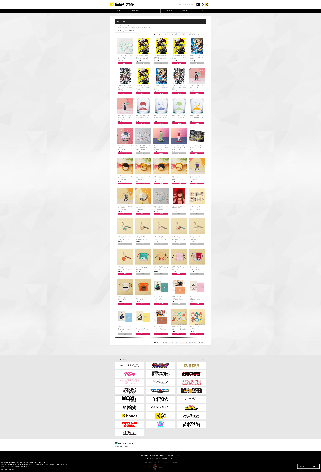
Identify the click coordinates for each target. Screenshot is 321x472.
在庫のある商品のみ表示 (129, 30)
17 (194, 34)
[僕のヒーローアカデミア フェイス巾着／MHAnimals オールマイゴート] (125, 287)
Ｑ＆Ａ (152, 10)
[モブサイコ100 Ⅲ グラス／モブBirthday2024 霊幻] (161, 106)
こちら (14, 469)
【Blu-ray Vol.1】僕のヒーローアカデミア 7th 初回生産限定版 (179, 57)
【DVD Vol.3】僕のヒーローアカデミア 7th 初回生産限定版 (179, 87)
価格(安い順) (135, 27)
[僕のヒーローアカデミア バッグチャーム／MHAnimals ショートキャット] (179, 226)
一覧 (128, 25)
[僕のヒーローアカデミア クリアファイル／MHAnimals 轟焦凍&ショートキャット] (125, 317)
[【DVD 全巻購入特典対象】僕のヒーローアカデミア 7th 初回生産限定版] (143, 46)
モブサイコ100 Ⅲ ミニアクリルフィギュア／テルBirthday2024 (125, 207)
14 (186, 34)
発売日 (130, 27)
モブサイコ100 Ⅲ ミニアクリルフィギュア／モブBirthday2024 (125, 117)
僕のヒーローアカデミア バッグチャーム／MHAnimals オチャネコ (160, 237)
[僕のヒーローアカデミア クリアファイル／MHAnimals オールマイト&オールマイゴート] (143, 317)
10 (175, 34)
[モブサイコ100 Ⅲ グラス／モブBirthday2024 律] (179, 106)
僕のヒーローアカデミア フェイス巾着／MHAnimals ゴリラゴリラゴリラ (143, 298)
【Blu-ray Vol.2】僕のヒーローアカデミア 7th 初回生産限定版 (197, 57)
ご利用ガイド (135, 10)
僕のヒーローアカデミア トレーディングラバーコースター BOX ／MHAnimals (179, 328)
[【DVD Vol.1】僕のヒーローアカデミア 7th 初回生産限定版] (143, 76)
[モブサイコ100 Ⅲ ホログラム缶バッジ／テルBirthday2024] (143, 196)
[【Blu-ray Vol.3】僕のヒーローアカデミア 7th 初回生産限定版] (125, 76)
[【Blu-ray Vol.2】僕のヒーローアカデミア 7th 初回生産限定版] (197, 46)
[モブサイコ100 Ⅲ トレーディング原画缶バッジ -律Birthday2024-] (125, 46)
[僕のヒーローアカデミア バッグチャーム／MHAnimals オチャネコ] (161, 226)
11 (178, 34)
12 (180, 34)
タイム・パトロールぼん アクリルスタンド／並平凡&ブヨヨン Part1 (161, 147)
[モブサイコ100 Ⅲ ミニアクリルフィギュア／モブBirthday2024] (125, 106)
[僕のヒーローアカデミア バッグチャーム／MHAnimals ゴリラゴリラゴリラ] (125, 257)
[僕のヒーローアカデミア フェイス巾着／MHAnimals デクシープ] (143, 257)
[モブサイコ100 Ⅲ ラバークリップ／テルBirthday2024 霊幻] (143, 166)
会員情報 (158, 458)
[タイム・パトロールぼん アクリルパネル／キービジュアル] (197, 136)
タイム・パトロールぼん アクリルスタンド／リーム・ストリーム (178, 147)
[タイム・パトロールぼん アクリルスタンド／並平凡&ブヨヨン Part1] (161, 136)
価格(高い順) (140, 27)
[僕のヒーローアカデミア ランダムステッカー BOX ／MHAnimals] (197, 317)
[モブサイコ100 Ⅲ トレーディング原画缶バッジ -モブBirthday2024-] (143, 136)
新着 (123, 27)
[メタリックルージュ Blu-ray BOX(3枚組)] (179, 196)
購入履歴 (165, 458)
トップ (118, 10)
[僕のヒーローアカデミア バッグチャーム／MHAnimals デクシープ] (125, 226)
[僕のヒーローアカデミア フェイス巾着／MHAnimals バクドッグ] (161, 257)
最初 (166, 34)
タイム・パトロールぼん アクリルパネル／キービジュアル (197, 147)
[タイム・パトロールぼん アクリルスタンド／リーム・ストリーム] (179, 136)
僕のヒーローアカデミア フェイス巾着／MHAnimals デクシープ (143, 268)
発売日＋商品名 (147, 27)
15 (189, 34)
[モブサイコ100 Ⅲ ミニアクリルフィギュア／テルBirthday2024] (125, 196)
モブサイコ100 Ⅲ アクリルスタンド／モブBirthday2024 (197, 87)
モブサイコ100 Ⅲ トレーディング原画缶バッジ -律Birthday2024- (125, 57)
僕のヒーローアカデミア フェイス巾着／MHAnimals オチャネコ (179, 268)
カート (203, 10)
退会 (172, 458)
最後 (202, 34)
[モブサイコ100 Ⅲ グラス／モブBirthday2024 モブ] (143, 106)
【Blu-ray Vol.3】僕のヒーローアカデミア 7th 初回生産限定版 (125, 87)
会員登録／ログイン (185, 10)
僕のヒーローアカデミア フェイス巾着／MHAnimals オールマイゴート (126, 298)
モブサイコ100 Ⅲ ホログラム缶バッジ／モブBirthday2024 (125, 147)
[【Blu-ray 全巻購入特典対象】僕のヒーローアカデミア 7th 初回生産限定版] (161, 46)
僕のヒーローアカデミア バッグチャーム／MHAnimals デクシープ (124, 237)
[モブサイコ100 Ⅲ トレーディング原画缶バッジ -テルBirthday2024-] (161, 196)
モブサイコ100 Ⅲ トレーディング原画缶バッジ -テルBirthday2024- (161, 207)
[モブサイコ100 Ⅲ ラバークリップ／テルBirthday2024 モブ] (125, 166)
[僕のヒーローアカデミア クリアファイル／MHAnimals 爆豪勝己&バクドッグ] (179, 287)
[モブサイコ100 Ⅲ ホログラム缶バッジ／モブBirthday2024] (125, 136)
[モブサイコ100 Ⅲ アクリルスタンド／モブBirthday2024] (197, 76)
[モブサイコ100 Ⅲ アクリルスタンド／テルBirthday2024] (197, 166)
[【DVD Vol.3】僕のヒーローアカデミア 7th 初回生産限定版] (179, 76)
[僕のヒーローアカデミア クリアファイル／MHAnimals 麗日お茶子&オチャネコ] (197, 287)
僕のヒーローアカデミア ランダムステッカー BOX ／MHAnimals (196, 328)
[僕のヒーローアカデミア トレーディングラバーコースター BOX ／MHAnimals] (179, 317)
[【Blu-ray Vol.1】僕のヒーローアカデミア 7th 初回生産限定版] (179, 46)
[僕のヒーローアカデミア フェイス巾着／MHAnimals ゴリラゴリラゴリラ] (143, 287)
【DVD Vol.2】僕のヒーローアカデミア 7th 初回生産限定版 (161, 87)
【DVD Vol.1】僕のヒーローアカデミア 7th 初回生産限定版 (143, 87)
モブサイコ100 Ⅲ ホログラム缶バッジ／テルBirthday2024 (143, 207)
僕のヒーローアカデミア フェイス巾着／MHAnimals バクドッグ (161, 268)
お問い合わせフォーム (173, 455)
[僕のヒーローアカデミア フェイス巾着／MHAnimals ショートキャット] (197, 257)
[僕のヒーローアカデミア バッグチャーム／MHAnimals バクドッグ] (143, 226)
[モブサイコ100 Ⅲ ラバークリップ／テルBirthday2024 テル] (179, 166)
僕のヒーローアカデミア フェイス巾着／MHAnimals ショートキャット (197, 268)
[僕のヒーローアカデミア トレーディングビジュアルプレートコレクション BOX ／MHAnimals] (197, 196)
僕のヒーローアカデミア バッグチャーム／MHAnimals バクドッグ (142, 237)
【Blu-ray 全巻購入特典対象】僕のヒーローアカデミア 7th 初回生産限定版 (161, 57)
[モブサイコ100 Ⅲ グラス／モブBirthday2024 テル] (197, 106)
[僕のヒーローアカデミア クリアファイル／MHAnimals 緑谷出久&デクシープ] (161, 287)
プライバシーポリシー (16, 466)
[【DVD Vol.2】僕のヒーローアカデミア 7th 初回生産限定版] (161, 76)
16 (192, 34)
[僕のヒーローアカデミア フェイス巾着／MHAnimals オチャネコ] (179, 257)
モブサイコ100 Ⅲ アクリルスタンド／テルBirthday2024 (197, 177)
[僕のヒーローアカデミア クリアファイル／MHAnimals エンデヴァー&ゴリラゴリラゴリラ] (161, 317)
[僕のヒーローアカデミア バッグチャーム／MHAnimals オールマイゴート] (197, 226)
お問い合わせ (168, 10)
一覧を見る (203, 359)
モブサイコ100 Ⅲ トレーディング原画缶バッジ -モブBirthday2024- (143, 147)
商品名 (126, 27)
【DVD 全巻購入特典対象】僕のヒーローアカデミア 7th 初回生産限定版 (143, 57)
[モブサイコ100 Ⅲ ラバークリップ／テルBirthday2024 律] (161, 166)
